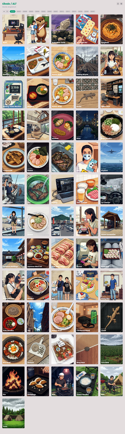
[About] (118, 3)
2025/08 (86, 11)
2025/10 (74, 11)
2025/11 (68, 11)
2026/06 (25, 11)
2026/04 (37, 11)
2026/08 (13, 11)
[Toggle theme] (121, 3)
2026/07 (19, 11)
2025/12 (62, 11)
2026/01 (56, 11)
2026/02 (49, 11)
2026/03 (43, 11)
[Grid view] (4, 11)
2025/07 (92, 11)
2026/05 (31, 11)
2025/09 (80, 11)
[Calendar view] (7, 11)
